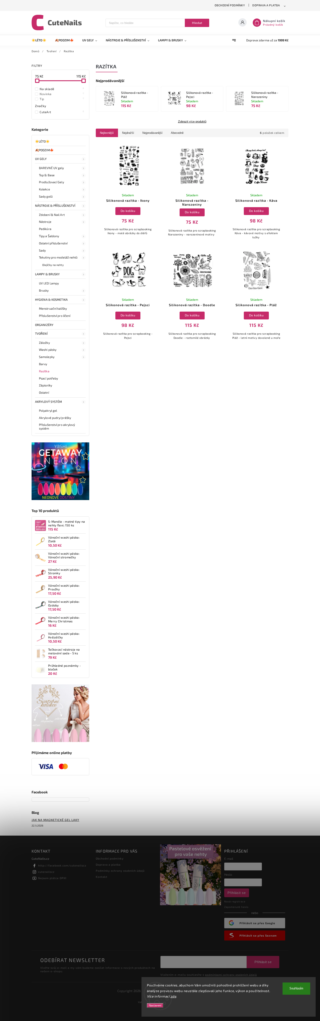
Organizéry (44, 325)
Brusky (44, 290)
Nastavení (155, 1005)
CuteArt (62, 112)
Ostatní (44, 392)
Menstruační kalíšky (53, 308)
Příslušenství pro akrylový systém (57, 426)
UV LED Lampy (49, 283)
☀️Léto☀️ (42, 141)
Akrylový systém (48, 401)
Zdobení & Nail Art (52, 215)
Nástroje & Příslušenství (55, 205)
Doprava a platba (266, 5)
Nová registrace (234, 901)
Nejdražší (128, 132)
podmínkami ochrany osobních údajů (231, 974)
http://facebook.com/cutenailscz (62, 865)
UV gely (41, 159)
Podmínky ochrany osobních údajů (120, 870)
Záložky (44, 342)
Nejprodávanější (152, 132)
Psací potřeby (48, 378)
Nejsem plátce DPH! (52, 878)
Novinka (62, 94)
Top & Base (47, 175)
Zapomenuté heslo (236, 906)
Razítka (44, 371)
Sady (42, 250)
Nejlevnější (107, 132)
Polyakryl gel (48, 410)
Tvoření (41, 333)
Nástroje (45, 221)
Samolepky (46, 357)
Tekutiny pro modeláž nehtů (58, 257)
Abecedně (177, 132)
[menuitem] (41, 40)
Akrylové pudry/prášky (55, 418)
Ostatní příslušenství (53, 243)
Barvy (43, 364)
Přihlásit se (236, 893)
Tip (62, 99)
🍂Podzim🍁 (44, 150)
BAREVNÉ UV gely (51, 168)
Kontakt (101, 876)
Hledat (197, 23)
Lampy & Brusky (47, 274)
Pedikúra (45, 229)
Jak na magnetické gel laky (55, 820)
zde (173, 996)
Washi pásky (47, 349)
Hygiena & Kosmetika (51, 299)
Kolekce (44, 189)
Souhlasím (296, 988)
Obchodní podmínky (230, 5)
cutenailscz (46, 871)
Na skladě (62, 89)
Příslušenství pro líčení (54, 315)
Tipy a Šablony (49, 236)
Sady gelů (46, 196)
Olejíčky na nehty (53, 265)
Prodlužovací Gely (51, 182)
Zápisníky (45, 385)
